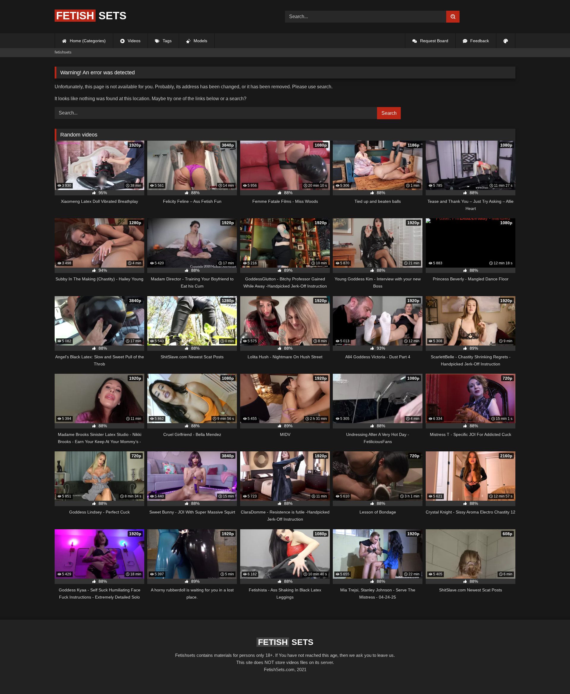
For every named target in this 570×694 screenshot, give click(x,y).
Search (389, 113)
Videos (133, 40)
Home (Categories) (87, 40)
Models (199, 40)
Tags (167, 40)
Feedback (479, 40)
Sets (91, 16)
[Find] (453, 17)
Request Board (433, 40)
